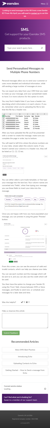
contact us (35, 13)
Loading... (7, 389)
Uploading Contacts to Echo (25, 363)
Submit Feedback (11, 333)
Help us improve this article (13, 311)
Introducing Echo (25, 356)
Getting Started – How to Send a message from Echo (25, 371)
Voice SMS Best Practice (25, 349)
